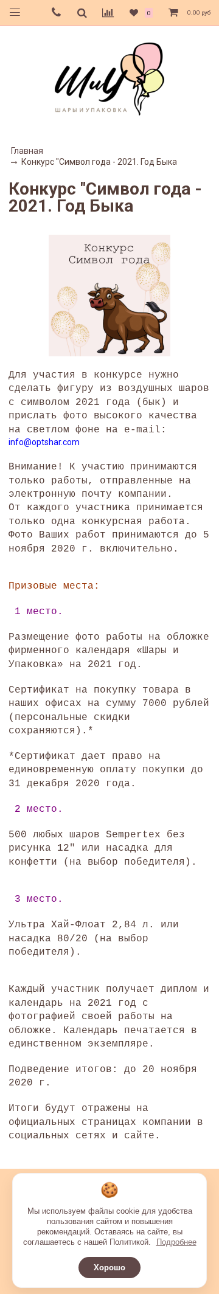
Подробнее (176, 1242)
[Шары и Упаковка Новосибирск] (109, 78)
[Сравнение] (108, 13)
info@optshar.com (44, 442)
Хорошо (109, 1267)
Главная (27, 151)
